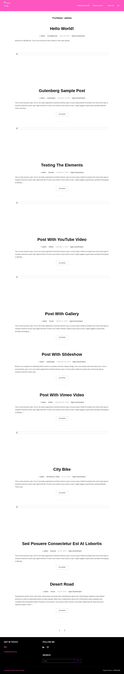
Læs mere (63, 114)
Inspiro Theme (107, 670)
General (51, 172)
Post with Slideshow (62, 354)
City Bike (62, 469)
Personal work (97, 5)
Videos (51, 247)
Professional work (83, 5)
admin (43, 36)
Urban (57, 476)
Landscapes (51, 98)
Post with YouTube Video (62, 239)
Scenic (51, 321)
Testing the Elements (62, 165)
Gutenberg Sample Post (62, 90)
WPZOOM (117, 670)
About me (110, 5)
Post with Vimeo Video (62, 395)
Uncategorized (52, 36)
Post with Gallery (62, 313)
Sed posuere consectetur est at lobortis (62, 543)
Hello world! (62, 28)
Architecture (50, 476)
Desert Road (62, 584)
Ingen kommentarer (78, 36)
